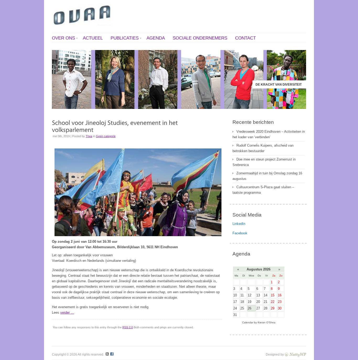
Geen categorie (106, 136)
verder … (67, 312)
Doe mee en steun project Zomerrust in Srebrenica (264, 162)
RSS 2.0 (127, 327)
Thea (89, 136)
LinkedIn (238, 224)
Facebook (239, 233)
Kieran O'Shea (266, 322)
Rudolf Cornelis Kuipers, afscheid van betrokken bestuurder (263, 148)
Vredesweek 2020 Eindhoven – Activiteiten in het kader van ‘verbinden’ (268, 134)
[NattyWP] (295, 354)
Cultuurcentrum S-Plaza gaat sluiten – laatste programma (263, 190)
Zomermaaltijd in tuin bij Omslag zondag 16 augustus (267, 176)
